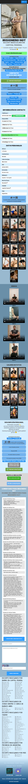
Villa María (6, 741)
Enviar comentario (14, 673)
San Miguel (19, 738)
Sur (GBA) (6, 710)
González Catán (20, 725)
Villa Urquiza (5, 699)
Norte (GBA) (6, 709)
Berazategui (6, 720)
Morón (5, 733)
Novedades (19, 765)
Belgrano (5, 683)
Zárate (18, 741)
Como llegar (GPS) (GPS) (14, 483)
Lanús (18, 727)
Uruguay (5, 757)
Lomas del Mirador (21, 729)
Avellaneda (6, 719)
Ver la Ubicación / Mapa (14, 478)
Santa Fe (5, 751)
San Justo (19, 737)
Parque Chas (6, 691)
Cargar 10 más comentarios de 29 (14, 639)
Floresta (5, 687)
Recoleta (18, 693)
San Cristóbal (6, 695)
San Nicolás (18, 695)
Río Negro (6, 749)
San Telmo (5, 697)
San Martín (6, 738)
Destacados (9, 765)
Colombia (19, 754)
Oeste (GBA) (20, 709)
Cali (17, 720)
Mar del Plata (6, 730)
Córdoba (18, 722)
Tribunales (18, 697)
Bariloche (19, 719)
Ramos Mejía (19, 734)
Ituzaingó (5, 726)
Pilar (17, 733)
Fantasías (22, 763)
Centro (5, 708)
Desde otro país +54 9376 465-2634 (14, 465)
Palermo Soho (19, 690)
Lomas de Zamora (8, 729)
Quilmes (5, 734)
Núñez (4, 689)
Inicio (5, 763)
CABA (18, 716)
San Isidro (19, 735)
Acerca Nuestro (10, 763)
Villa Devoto (18, 698)
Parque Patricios (19, 691)
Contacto (17, 763)
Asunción (18, 718)
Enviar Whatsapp (15, 81)
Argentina (6, 754)
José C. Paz (19, 726)
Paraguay (19, 756)
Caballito (18, 683)
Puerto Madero (6, 693)
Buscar (14, 765)
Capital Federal (7, 722)
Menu (24, 2)
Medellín (18, 730)
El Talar (5, 725)
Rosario (5, 735)
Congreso (5, 686)
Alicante (5, 718)
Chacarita (5, 685)
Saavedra (18, 694)
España (5, 756)
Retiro (4, 694)
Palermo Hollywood (7, 690)
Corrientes (6, 723)
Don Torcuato (19, 723)
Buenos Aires (7, 716)
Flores (17, 686)
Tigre (5, 739)
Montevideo (19, 731)
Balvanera (18, 682)
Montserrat (18, 687)
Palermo (18, 689)
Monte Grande (7, 731)
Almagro (5, 682)
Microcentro (19, 708)
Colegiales (18, 685)
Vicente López (20, 739)
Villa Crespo (5, 698)
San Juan (6, 737)
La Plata (5, 727)
